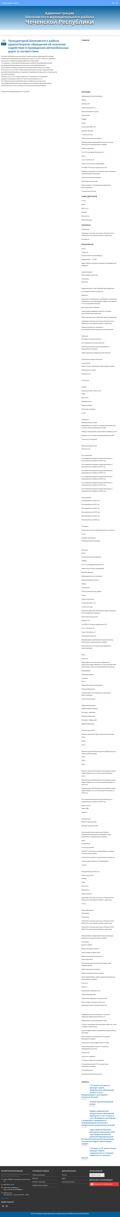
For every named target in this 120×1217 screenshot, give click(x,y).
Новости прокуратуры (88, 822)
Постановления (86, 455)
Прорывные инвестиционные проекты (94, 1005)
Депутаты (84, 208)
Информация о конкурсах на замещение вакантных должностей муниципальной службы (98, 427)
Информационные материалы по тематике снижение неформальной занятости (95, 1016)
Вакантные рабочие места (90, 949)
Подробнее (5, 1198)
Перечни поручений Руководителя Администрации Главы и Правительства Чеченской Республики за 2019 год (98, 782)
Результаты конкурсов (89, 439)
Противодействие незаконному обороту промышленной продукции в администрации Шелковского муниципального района (96, 834)
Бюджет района (86, 945)
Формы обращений (87, 724)
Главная (84, 387)
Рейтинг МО (85, 1052)
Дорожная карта (87, 959)
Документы (85, 216)
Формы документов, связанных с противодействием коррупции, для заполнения (97, 328)
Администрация (86, 272)
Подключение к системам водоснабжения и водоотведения (96, 186)
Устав (83, 201)
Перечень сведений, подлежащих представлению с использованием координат (98, 172)
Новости (84, 812)
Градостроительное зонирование (92, 164)
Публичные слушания (88, 409)
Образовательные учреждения (92, 685)
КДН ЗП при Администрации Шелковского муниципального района (95, 348)
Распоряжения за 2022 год (90, 508)
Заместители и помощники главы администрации (97, 366)
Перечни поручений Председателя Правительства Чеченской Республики (98, 753)
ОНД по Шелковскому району (91, 138)
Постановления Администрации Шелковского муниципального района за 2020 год (96, 459)
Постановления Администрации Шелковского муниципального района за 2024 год (96, 484)
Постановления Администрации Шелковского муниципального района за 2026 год (96, 490)
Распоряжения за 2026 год (90, 520)
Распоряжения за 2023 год (90, 512)
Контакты (84, 658)
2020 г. (83, 249)
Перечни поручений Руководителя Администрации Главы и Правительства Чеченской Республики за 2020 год (98, 790)
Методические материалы (90, 307)
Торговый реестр (87, 1070)
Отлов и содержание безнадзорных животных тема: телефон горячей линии (99, 1026)
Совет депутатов (87, 875)
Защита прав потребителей (90, 952)
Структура (85, 380)
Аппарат (84, 212)
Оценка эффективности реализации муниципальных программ (98, 1032)
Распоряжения (86, 497)
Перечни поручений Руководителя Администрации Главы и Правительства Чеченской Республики (98, 772)
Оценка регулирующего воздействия (94, 998)
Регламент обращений (89, 720)
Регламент (85, 526)
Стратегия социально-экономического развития (97, 857)
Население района (87, 674)
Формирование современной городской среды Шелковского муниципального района (97, 143)
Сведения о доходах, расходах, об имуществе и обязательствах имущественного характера (97, 234)
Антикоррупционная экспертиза (92, 291)
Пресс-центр (85, 805)
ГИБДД (84, 119)
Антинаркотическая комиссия (91, 339)
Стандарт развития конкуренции (92, 1060)
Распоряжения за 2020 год (90, 500)
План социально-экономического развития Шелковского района (95, 1038)
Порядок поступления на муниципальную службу (97, 435)
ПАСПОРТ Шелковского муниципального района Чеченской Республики (97, 852)
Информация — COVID (89, 259)
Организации (85, 843)
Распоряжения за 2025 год (90, 871)
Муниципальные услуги (89, 446)
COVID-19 (84, 252)
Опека (83, 123)
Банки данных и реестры (89, 275)
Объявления (85, 115)
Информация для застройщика (91, 96)
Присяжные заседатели (89, 181)
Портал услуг (85, 449)
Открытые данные (87, 847)
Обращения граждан (88, 705)
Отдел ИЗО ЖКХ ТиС (88, 127)
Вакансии (84, 295)
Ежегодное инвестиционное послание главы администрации (96, 964)
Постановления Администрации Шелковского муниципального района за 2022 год (96, 472)
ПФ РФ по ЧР (85, 104)
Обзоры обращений (88, 716)
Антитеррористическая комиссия (92, 343)
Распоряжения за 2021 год (90, 504)
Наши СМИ (85, 808)
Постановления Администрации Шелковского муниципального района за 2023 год (96, 478)
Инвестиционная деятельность (92, 956)
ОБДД (83, 100)
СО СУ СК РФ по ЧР (87, 160)
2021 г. (83, 745)
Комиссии (84, 336)
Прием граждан (86, 220)
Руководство (85, 363)
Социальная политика (88, 191)
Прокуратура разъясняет (90, 826)
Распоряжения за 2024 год (90, 516)
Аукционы (84, 282)
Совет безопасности (88, 108)
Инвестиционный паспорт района (92, 973)
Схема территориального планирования (94, 861)
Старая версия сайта (9, 3)
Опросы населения (87, 148)
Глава (83, 204)
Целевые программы (88, 538)
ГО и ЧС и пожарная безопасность (92, 152)
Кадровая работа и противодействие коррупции (97, 288)
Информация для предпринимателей (93, 1020)
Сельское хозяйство (88, 1056)
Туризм (84, 865)
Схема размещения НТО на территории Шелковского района (94, 1065)
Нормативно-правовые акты (91, 991)
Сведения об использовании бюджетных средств (98, 530)
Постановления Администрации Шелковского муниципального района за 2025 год (96, 800)
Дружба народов (87, 131)
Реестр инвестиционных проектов (93, 1002)
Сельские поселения (88, 699)
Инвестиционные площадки (90, 969)
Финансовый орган (87, 910)
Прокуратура (85, 819)
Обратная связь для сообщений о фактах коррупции (99, 317)
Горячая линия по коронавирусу (91, 255)
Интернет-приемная (88, 712)
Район (83, 840)
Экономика (85, 942)
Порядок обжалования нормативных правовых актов (99, 431)
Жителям (84, 550)
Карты (83, 681)
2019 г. (83, 737)
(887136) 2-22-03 (9, 1184)
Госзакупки (85, 279)
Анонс (83, 156)
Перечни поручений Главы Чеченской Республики (97, 734)
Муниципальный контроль (90, 111)
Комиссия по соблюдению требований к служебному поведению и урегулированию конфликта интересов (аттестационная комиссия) (99, 301)
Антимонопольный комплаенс (91, 177)
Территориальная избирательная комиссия (96, 353)
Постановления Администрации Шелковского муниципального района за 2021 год (96, 466)
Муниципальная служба (89, 422)
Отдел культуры (87, 134)
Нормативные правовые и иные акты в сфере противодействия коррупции (96, 312)
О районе (84, 678)
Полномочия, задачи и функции (91, 359)
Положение (85, 229)
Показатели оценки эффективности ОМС (95, 1043)
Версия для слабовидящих (103, 1184)
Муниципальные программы (90, 541)
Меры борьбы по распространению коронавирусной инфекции (98, 264)
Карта (83, 655)
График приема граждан (89, 708)
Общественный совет (88, 994)
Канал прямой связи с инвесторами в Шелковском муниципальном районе (98, 978)
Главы (83, 394)
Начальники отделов (88, 370)
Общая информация (88, 689)
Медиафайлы (85, 671)
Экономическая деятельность (91, 1074)
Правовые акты (86, 401)
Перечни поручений (87, 730)
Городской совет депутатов (91, 391)
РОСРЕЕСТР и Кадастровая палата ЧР (94, 167)
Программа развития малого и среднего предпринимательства (95, 1048)
